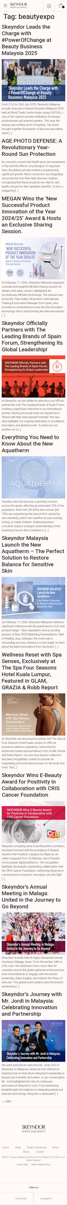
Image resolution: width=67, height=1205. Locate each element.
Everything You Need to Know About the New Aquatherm (30, 444)
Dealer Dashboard (37, 1147)
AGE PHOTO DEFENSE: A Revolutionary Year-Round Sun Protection (32, 147)
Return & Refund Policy (40, 1165)
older (6, 1101)
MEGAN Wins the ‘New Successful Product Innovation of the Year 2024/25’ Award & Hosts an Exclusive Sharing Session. (31, 215)
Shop (18, 1147)
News (56, 1147)
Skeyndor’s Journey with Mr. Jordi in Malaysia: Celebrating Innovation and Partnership (32, 1004)
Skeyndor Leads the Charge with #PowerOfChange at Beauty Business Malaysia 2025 (26, 40)
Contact (39, 1151)
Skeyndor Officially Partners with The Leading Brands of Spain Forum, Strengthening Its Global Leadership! (32, 336)
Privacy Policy (22, 1165)
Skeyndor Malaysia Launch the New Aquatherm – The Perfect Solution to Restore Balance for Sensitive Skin (33, 554)
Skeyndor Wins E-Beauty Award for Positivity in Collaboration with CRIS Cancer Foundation (32, 785)
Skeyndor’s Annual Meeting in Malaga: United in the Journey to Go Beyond (31, 897)
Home (5, 1147)
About (26, 1151)
